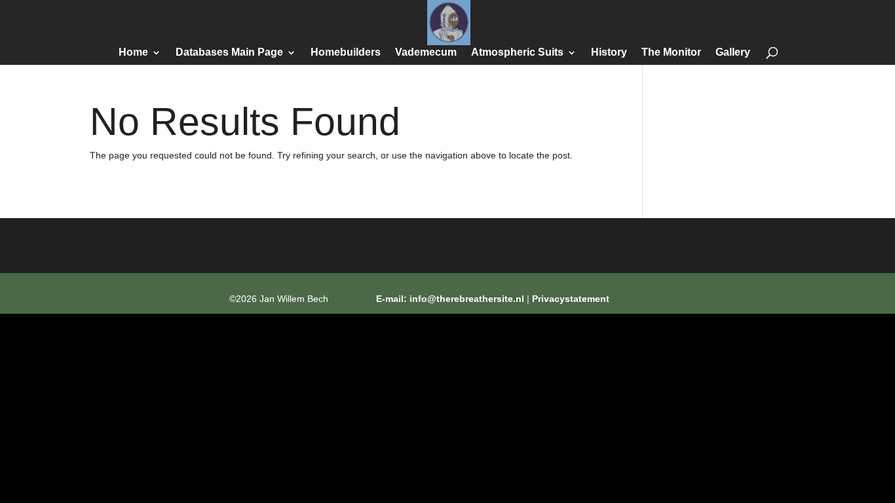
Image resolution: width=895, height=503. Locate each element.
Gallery (732, 53)
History (609, 53)
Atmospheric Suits (517, 53)
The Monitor (671, 53)
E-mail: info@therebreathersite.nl (450, 298)
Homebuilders (346, 53)
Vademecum (426, 53)
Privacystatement (570, 298)
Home (133, 53)
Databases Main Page (229, 53)
